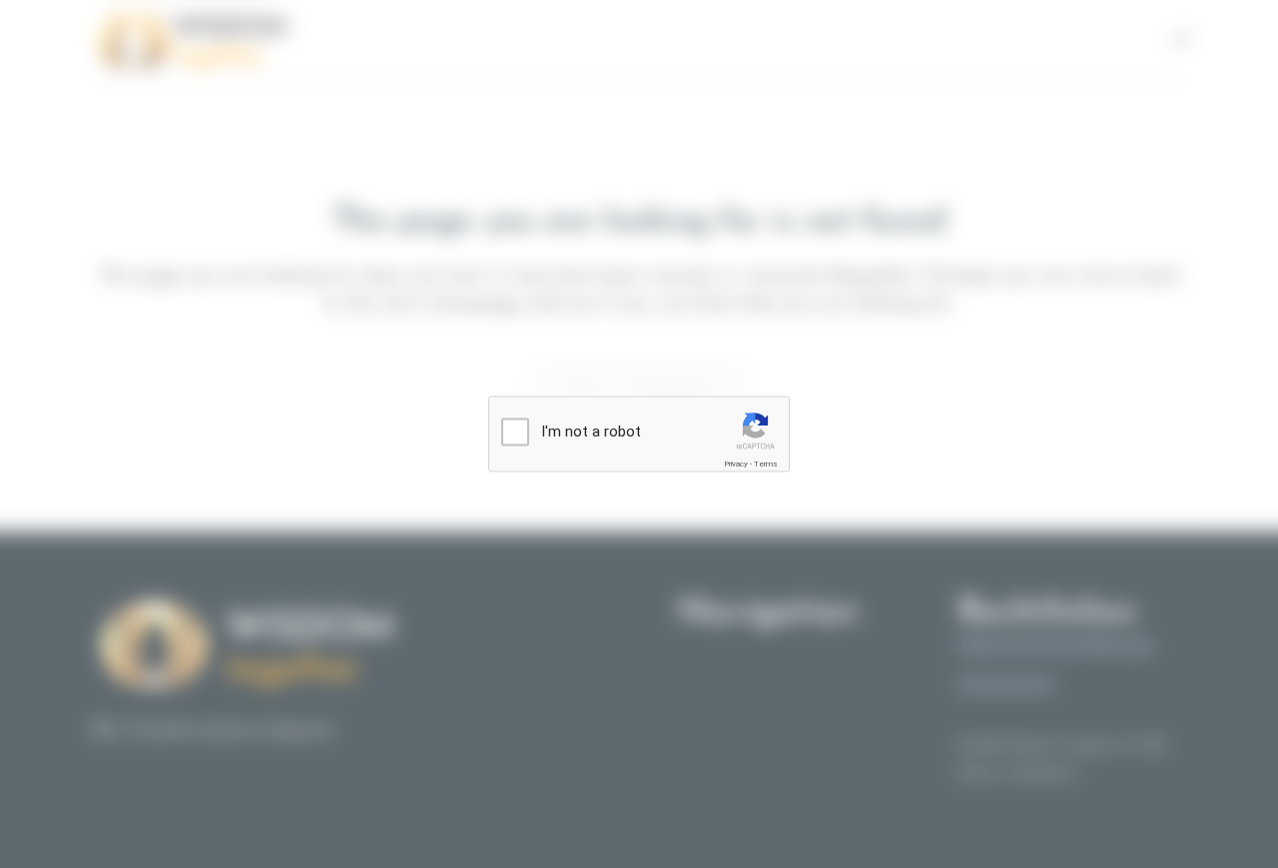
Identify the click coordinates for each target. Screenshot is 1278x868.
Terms (766, 463)
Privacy (736, 463)
